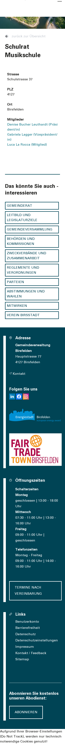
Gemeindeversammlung (29, 229)
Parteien (15, 282)
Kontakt (19, 373)
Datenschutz (25, 634)
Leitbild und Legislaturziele (22, 217)
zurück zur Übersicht (29, 36)
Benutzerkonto (27, 621)
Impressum (24, 646)
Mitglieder (15, 119)
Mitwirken (17, 305)
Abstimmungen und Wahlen (26, 294)
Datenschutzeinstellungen (36, 640)
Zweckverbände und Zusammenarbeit (26, 256)
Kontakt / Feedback (30, 653)
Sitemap (22, 659)
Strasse (13, 74)
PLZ (10, 89)
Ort (9, 104)
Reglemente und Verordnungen (23, 270)
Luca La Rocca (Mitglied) (27, 144)
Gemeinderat (19, 205)
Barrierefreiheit (27, 628)
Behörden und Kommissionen (21, 241)
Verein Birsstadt (23, 315)
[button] (12, 397)
